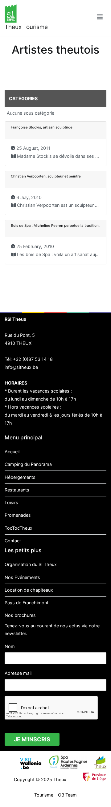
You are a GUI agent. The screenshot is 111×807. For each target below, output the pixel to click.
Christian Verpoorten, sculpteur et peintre (46, 176)
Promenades (18, 515)
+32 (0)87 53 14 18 (33, 359)
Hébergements (20, 477)
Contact (13, 540)
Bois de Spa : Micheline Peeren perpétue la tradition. (55, 225)
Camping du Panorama (28, 464)
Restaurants (17, 489)
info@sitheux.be (21, 367)
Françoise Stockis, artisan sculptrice (41, 127)
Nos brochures (20, 615)
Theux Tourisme (26, 27)
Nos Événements (22, 577)
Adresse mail (18, 673)
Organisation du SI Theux (31, 564)
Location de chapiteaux (29, 590)
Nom (10, 646)
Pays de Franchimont (26, 602)
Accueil (12, 451)
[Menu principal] (100, 18)
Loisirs (11, 502)
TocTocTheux (18, 528)
